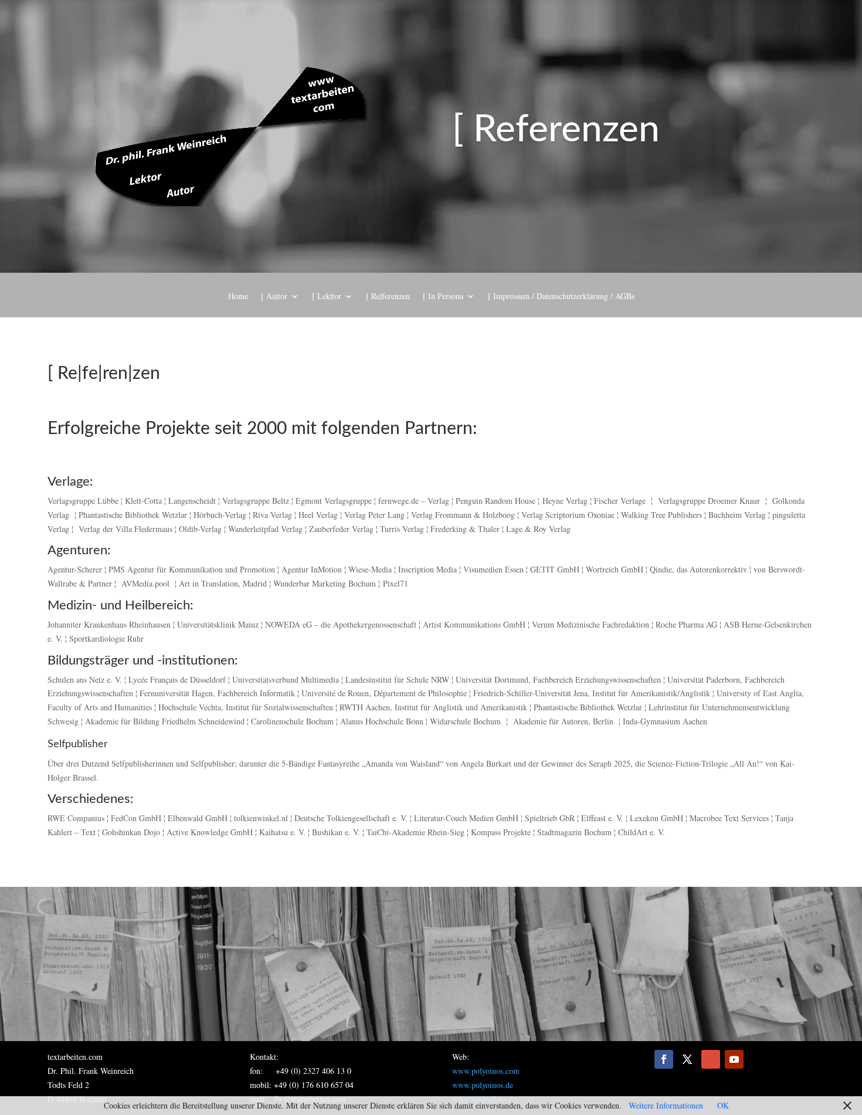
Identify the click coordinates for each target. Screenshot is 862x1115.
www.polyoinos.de (482, 1084)
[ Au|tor (274, 296)
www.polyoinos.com (486, 1070)
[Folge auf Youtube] (734, 1059)
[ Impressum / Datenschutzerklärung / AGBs (561, 296)
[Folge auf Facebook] (663, 1059)
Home (238, 296)
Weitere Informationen (666, 1105)
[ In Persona (443, 296)
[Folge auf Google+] (710, 1059)
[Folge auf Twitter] (687, 1059)
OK (723, 1105)
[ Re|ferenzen (388, 296)
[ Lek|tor (326, 296)
